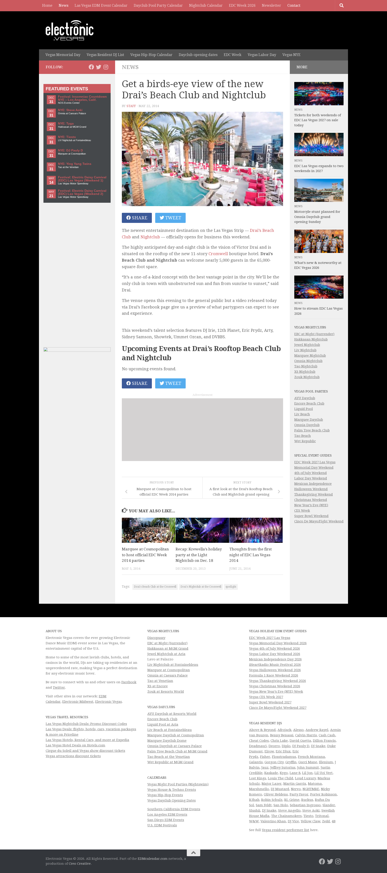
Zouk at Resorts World (165, 692)
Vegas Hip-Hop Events (165, 795)
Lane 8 (295, 773)
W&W (254, 821)
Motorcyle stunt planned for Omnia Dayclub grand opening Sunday (317, 217)
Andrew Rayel (316, 730)
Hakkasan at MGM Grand (167, 649)
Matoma (315, 784)
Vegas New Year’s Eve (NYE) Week (276, 692)
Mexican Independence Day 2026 (275, 659)
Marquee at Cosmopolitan (168, 670)
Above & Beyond (262, 730)
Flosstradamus (284, 757)
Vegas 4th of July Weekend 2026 (274, 649)
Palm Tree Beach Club (312, 430)
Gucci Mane (307, 762)
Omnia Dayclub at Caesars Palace (174, 746)
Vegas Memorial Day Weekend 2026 (278, 643)
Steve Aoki (311, 810)
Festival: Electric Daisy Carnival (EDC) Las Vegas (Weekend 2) (82, 192)
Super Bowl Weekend (311, 516)
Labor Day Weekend (310, 478)
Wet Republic (305, 441)
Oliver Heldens (276, 794)
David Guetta (300, 741)
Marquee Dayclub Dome (167, 741)
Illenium (326, 762)
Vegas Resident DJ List (105, 55)
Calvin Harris (306, 735)
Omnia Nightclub (308, 361)
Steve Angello (289, 810)
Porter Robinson (323, 794)
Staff (131, 106)
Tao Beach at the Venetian (168, 757)
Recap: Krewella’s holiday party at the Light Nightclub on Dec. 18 (199, 555)
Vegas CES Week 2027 (266, 697)
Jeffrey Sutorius (282, 767)
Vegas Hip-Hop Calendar (151, 55)
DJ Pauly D (300, 746)
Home (47, 5)
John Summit (308, 767)
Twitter (59, 687)
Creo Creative (80, 864)
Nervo (296, 789)
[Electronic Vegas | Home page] (69, 30)
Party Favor (299, 794)
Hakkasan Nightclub (311, 339)
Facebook (128, 682)
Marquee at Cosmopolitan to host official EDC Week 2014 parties (145, 555)
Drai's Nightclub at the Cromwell (201, 586)
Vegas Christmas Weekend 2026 (274, 686)
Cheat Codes (259, 741)
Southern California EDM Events (173, 809)
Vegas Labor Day (262, 55)
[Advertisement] (202, 429)
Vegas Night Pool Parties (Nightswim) (178, 784)
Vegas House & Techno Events (171, 790)
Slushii (254, 810)
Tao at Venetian (160, 681)
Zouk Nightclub (307, 377)
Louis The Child (280, 778)
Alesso (298, 730)
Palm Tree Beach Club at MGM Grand (177, 751)
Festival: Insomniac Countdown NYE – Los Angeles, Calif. (82, 98)
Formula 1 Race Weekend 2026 (273, 675)
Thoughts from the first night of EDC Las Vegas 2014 (250, 555)
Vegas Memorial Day (62, 55)
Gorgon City (274, 762)
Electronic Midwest (77, 702)
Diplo (286, 746)
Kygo (284, 773)
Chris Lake (279, 741)
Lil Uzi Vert (323, 773)
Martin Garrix (294, 784)
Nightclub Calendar (206, 5)
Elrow (269, 751)
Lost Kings (257, 778)
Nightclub (150, 237)
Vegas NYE (291, 55)
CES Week (302, 511)
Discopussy (156, 638)
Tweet (172, 217)
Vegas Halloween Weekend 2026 (275, 670)
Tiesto (308, 816)
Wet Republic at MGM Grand (170, 762)
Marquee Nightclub (310, 356)
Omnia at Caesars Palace (167, 675)
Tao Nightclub (305, 366)
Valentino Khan (273, 821)
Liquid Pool (303, 409)
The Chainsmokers (286, 816)
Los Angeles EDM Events (167, 815)
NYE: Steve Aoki (70, 110)
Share (139, 217)
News (63, 5)
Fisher (265, 757)
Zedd (326, 821)
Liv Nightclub (305, 350)
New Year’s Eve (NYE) (311, 505)
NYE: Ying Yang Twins (74, 164)
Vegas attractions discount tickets (73, 756)
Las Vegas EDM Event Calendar (101, 5)
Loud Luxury (305, 778)
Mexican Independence (313, 484)
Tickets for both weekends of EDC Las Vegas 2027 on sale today (317, 120)
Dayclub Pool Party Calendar (158, 5)
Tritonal (322, 816)
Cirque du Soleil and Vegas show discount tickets (85, 751)
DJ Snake (318, 746)
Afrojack (284, 730)
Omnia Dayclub (307, 425)
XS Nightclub (304, 372)
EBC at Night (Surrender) (314, 334)
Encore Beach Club (309, 403)
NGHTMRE (311, 789)
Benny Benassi (281, 735)
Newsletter (271, 5)
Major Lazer (272, 784)
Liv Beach (302, 414)
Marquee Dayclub (308, 420)
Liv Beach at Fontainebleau (169, 730)
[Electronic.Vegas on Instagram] (105, 67)
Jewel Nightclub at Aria (166, 654)
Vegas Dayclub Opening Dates (171, 800)
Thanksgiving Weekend (313, 494)
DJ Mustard (280, 789)
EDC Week (232, 55)
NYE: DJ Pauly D (70, 150)
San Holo (280, 805)
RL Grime (291, 800)
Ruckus (307, 800)
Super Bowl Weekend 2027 (270, 702)
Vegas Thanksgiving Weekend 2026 (277, 681)
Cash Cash (327, 735)
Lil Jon (307, 773)
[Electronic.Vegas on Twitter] (98, 67)
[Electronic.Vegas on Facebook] (91, 67)
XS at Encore (157, 686)
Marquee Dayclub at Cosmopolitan (175, 735)
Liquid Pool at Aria (162, 724)
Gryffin (291, 762)
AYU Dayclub (304, 398)
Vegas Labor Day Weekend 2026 (274, 654)
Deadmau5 (258, 746)
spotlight (231, 586)
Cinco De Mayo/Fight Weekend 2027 (277, 708)
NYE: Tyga (66, 123)
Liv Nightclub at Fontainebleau (172, 665)
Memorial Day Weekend (313, 468)
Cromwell (218, 253)
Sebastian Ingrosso (305, 805)
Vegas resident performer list (285, 830)
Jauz (265, 767)
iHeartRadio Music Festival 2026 (275, 665)
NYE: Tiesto (67, 137)
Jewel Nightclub (307, 345)
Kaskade (271, 773)
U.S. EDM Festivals (162, 825)
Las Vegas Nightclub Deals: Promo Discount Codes (86, 724)
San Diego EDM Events (165, 820)
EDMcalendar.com (153, 859)
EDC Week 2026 (242, 5)
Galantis (256, 762)
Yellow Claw (310, 821)
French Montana (311, 757)
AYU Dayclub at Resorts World (171, 714)
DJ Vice (293, 821)
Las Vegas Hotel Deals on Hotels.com (75, 745)
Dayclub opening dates (198, 55)
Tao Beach (302, 436)
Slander (328, 805)
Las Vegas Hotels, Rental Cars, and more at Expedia (87, 740)
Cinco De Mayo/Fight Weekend (319, 521)
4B (333, 821)
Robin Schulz (271, 800)
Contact (293, 5)
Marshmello (259, 789)
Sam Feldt (264, 805)
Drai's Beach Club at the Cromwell (155, 586)
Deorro (274, 746)
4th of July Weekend (310, 473)
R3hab (254, 800)
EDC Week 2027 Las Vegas (314, 462)
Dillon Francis (324, 741)
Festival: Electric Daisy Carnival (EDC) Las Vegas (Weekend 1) (82, 179)
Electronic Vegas (108, 702)
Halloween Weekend (311, 489)
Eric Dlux (283, 751)
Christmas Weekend (310, 500)
